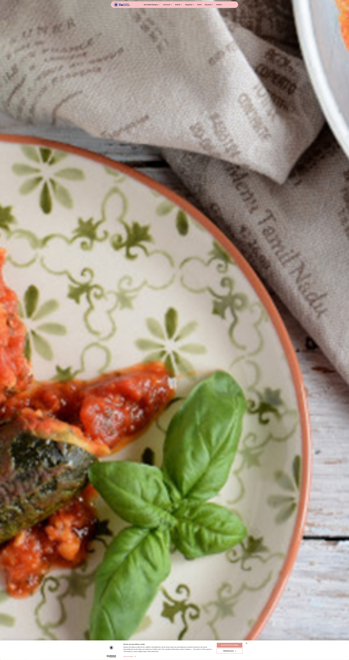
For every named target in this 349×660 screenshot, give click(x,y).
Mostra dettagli (128, 656)
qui (191, 649)
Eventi (199, 5)
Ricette (177, 5)
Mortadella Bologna (151, 5)
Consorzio (166, 5)
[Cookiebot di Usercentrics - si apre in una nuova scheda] (111, 656)
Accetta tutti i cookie (229, 645)
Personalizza (228, 651)
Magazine (188, 5)
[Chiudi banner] (246, 643)
